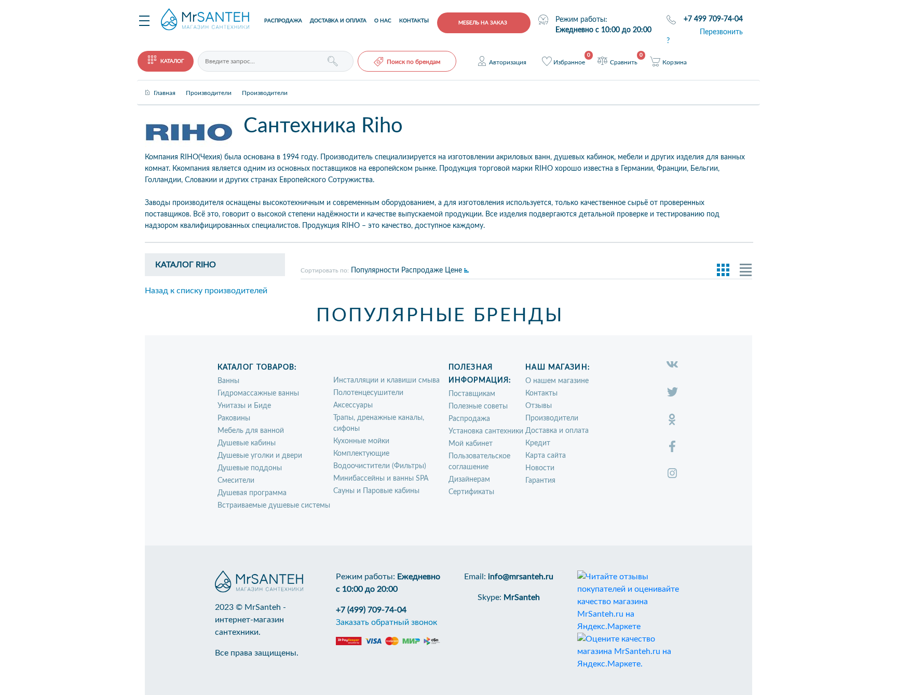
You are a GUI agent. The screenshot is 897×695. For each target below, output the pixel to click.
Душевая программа (252, 493)
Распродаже (422, 270)
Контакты (414, 20)
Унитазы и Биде (244, 406)
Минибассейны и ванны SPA (380, 478)
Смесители (236, 480)
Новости (539, 468)
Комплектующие (361, 453)
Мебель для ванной (251, 430)
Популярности (375, 270)
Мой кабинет (470, 443)
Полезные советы (478, 406)
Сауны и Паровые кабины (376, 491)
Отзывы (538, 406)
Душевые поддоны (250, 468)
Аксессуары (353, 405)
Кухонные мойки (361, 441)
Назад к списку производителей (206, 291)
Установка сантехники (485, 431)
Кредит (537, 443)
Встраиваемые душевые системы (274, 505)
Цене (453, 270)
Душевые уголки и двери (260, 455)
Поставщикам (471, 394)
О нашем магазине (557, 381)
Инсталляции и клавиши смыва (386, 380)
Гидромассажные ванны (258, 393)
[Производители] (209, 84)
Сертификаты (471, 492)
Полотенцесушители (368, 393)
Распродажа (283, 20)
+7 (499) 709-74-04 (371, 610)
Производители (551, 418)
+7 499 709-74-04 (713, 19)
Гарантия (540, 480)
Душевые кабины (247, 443)
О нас (382, 20)
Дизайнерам (469, 479)
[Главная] (164, 84)
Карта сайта (545, 455)
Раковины (234, 418)
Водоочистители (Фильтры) (379, 466)
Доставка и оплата (338, 20)
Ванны (228, 381)
